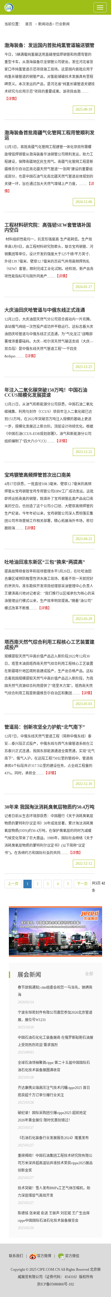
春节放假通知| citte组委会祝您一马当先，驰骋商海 (55, 991)
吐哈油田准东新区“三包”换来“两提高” (44, 562)
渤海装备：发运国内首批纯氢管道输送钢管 (49, 45)
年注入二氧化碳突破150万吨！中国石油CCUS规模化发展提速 (45, 392)
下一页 (82, 884)
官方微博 (44, 1256)
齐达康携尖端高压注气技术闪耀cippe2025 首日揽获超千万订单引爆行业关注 (54, 1091)
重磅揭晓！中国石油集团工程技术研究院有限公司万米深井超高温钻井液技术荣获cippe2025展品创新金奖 (55, 1163)
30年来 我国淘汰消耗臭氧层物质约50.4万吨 (49, 806)
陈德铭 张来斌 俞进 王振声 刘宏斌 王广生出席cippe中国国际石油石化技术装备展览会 (54, 1217)
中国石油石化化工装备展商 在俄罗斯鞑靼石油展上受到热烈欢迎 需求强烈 (55, 1041)
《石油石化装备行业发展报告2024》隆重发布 (53, 1138)
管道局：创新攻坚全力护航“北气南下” (44, 727)
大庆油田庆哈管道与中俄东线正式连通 (44, 310)
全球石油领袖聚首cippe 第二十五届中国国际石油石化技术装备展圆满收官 (54, 1066)
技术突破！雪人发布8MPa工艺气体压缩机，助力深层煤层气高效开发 (54, 1192)
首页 (28, 24)
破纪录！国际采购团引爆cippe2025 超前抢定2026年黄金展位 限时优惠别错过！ (52, 1116)
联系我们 (16, 1256)
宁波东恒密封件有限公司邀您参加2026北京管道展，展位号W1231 (55, 1016)
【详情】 (11, 99)
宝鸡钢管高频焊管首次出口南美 (37, 474)
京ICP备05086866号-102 (55, 1284)
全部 (89, 973)
